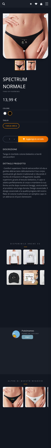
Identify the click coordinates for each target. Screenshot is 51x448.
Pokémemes (15, 91)
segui (27, 337)
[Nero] (10, 113)
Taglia (6, 120)
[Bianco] (5, 113)
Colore (6, 108)
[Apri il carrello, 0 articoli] (41, 4)
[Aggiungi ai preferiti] (45, 16)
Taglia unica (11, 126)
